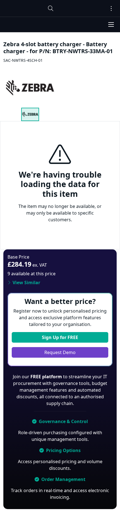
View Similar (26, 282)
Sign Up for (60, 337)
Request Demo (60, 352)
